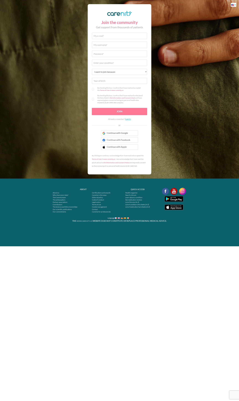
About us (56, 193)
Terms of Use (104, 90)
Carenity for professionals (101, 212)
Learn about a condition (133, 197)
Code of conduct (98, 200)
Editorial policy (97, 197)
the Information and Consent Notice (116, 163)
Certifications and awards (101, 193)
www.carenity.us (117, 90)
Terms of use (96, 204)
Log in (128, 119)
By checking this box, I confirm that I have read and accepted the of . (119, 89)
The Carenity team (59, 197)
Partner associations (60, 202)
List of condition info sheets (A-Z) (137, 204)
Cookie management (99, 207)
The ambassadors (59, 200)
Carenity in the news (99, 195)
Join (119, 111)
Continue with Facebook (118, 140)
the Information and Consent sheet (122, 98)
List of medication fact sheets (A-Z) (137, 207)
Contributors (57, 204)
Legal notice (96, 202)
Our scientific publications (62, 209)
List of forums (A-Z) (132, 202)
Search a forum (130, 195)
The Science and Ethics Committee (65, 207)
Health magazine (131, 193)
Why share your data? (60, 195)
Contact (95, 209)
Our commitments (59, 212)
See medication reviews (133, 200)
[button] (119, 148)
